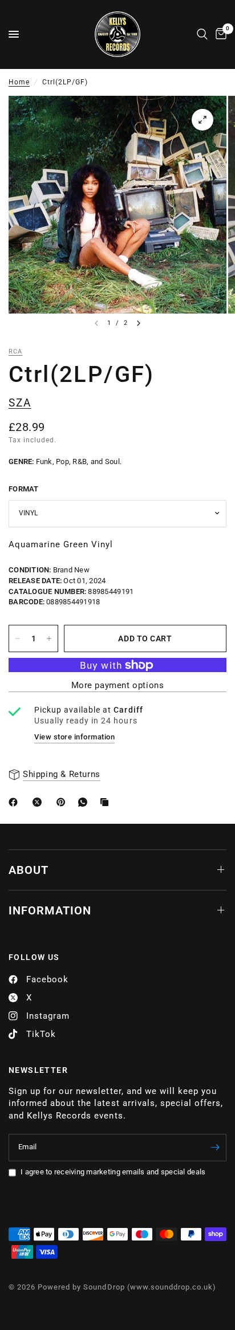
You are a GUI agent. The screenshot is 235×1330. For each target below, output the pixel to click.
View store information (74, 737)
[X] (39, 802)
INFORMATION (50, 910)
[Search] (202, 34)
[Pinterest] (63, 802)
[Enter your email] (215, 1147)
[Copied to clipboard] (107, 802)
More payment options (117, 685)
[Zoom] (202, 120)
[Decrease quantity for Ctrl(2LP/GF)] (17, 638)
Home (19, 82)
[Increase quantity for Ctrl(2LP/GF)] (49, 638)
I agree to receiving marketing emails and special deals (113, 1172)
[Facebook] (15, 802)
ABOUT (28, 870)
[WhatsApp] (85, 802)
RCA (15, 351)
